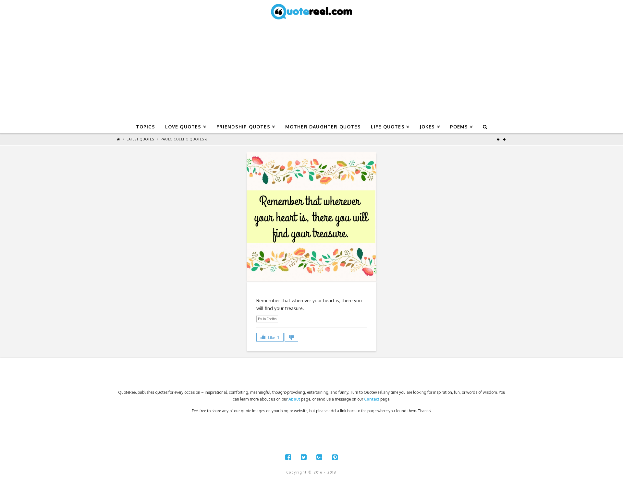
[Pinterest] (335, 457)
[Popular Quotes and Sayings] (311, 11)
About (294, 399)
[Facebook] (288, 457)
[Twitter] (304, 457)
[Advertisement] (311, 71)
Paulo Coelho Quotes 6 (184, 139)
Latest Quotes (140, 139)
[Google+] (319, 457)
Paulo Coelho (267, 319)
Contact (371, 399)
